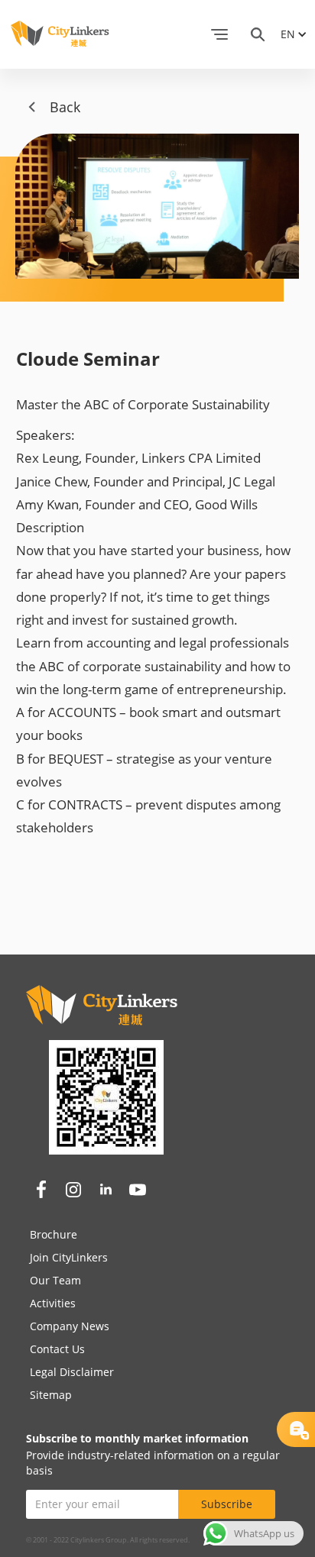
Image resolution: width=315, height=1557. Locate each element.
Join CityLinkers (69, 1257)
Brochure (53, 1234)
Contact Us (57, 1349)
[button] (219, 34)
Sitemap (51, 1394)
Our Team (55, 1280)
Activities (53, 1303)
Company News (69, 1326)
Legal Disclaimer (72, 1372)
